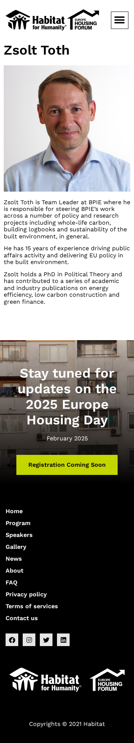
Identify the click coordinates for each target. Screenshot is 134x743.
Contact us (22, 618)
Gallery (16, 546)
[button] (119, 20)
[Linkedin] (63, 639)
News (14, 558)
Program (18, 523)
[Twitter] (46, 639)
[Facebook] (12, 639)
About (14, 570)
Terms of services (32, 606)
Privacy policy (26, 594)
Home (14, 511)
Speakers (19, 534)
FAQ (11, 582)
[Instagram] (29, 639)
